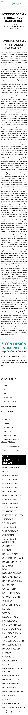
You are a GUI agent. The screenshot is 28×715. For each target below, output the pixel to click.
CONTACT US (8, 431)
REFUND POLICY (8, 427)
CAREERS (6, 424)
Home (15, 25)
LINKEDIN (10, 411)
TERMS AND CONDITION (10, 401)
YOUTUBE (4, 411)
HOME (5, 386)
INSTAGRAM (12, 406)
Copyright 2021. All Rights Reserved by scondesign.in (14, 712)
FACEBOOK (4, 406)
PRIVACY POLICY (8, 397)
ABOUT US (7, 389)
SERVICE (6, 393)
